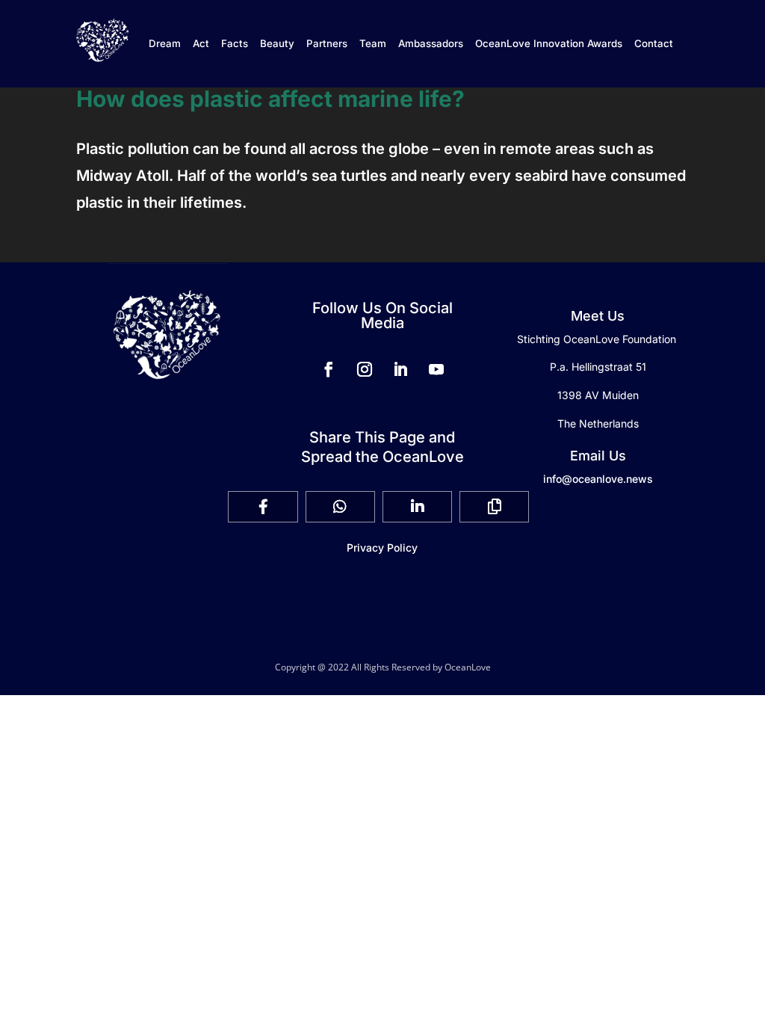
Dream (165, 43)
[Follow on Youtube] (436, 369)
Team (372, 43)
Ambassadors (430, 43)
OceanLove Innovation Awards (548, 43)
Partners (326, 43)
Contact (653, 43)
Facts (234, 43)
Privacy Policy (382, 547)
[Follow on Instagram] (365, 369)
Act (201, 43)
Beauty (277, 43)
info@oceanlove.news (598, 478)
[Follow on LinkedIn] (400, 369)
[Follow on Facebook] (329, 369)
